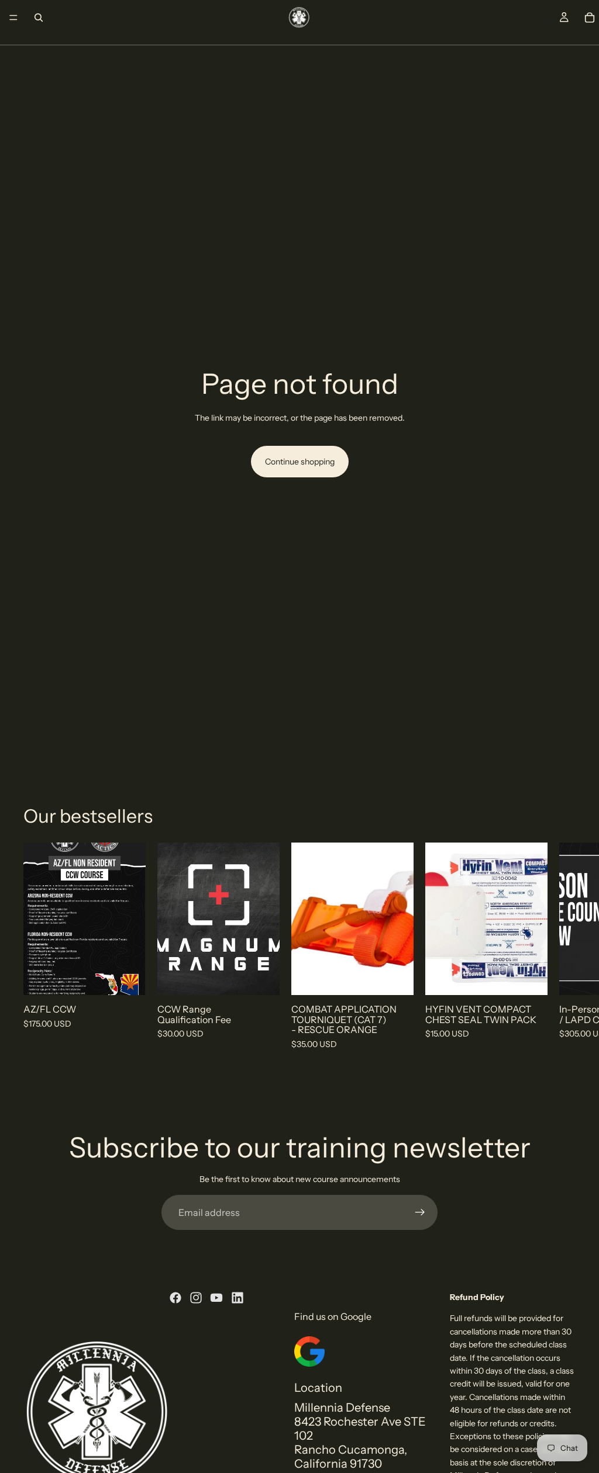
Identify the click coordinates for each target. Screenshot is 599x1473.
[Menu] (13, 17)
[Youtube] (216, 1298)
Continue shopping (300, 461)
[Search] (38, 17)
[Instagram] (196, 1298)
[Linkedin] (237, 1298)
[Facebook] (175, 1298)
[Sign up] (420, 1212)
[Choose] (127, 976)
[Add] (261, 976)
